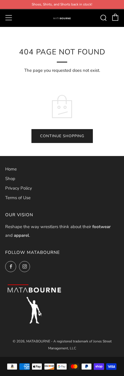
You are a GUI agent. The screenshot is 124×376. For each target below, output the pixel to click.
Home (11, 169)
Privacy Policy (18, 188)
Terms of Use (18, 198)
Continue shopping (62, 136)
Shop (10, 178)
